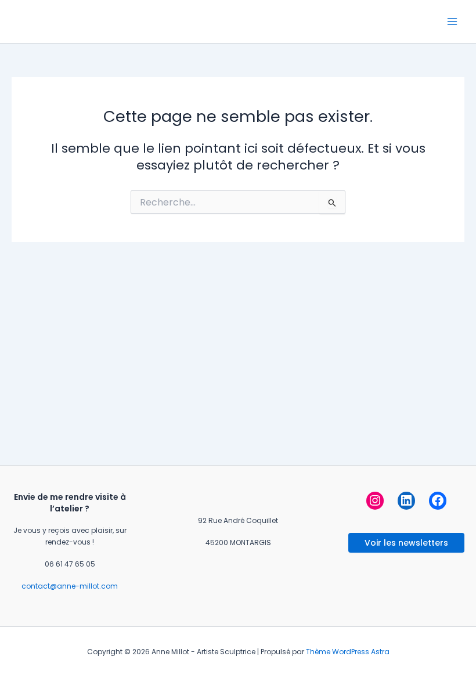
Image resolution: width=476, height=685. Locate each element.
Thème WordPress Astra (348, 652)
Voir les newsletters (406, 543)
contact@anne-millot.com (69, 586)
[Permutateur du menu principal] (452, 21)
